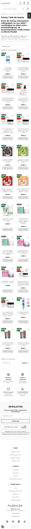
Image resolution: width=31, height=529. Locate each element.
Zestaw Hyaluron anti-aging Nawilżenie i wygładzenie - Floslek (8, 190)
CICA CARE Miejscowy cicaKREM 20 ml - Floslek (23, 313)
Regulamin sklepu (15, 458)
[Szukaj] (23, 8)
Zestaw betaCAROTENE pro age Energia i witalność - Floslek (23, 190)
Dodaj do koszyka (8, 77)
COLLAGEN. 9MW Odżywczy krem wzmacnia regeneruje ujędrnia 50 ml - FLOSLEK (23, 221)
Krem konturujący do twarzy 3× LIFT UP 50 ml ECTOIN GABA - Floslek (23, 130)
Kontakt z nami (16, 460)
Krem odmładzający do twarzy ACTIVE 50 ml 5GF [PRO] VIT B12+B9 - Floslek (8, 100)
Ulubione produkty (15, 500)
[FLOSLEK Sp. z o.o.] (5, 3)
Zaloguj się (15, 494)
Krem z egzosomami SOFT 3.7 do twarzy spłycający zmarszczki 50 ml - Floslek (8, 314)
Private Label (15, 470)
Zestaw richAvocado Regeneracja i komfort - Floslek (23, 161)
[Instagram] (19, 521)
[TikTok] (24, 521)
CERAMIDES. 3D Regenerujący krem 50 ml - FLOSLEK (23, 252)
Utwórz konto (15, 497)
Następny (25, 363)
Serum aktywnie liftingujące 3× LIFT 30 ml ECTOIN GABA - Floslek (23, 100)
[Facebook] (7, 521)
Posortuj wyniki (15, 46)
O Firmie (15, 476)
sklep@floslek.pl (15, 516)
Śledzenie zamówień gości (15, 491)
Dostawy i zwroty (15, 452)
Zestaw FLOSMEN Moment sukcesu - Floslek (8, 161)
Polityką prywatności (23, 434)
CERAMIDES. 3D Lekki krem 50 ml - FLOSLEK (8, 282)
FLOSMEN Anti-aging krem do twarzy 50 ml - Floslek (8, 344)
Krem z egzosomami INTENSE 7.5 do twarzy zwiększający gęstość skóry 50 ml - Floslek (23, 283)
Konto (15, 488)
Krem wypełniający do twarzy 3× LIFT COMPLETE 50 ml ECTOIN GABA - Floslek (8, 130)
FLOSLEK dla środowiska (15, 479)
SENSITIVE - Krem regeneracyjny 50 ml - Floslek (7, 220)
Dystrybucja (15, 473)
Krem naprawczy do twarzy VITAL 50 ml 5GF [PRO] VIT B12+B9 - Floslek (23, 69)
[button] (24, 3)
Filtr (29, 15)
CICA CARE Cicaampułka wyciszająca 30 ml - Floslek (8, 69)
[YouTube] (13, 521)
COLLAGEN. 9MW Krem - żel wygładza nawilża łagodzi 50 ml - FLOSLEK (8, 252)
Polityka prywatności (15, 454)
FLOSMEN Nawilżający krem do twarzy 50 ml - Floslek (23, 344)
